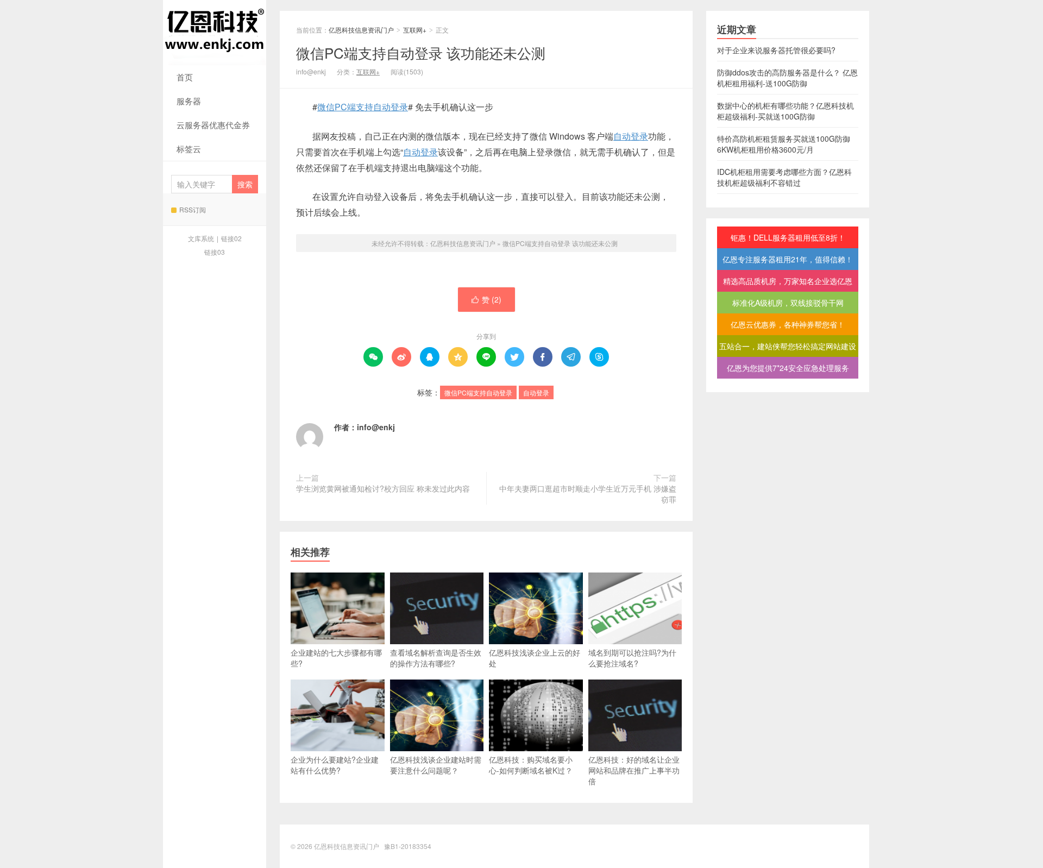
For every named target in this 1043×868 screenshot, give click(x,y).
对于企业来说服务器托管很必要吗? (776, 50)
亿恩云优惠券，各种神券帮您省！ (788, 324)
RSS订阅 (192, 209)
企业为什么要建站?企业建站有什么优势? (335, 765)
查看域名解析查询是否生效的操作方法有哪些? (435, 658)
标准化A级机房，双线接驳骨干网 (788, 302)
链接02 (231, 238)
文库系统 (201, 238)
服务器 (189, 100)
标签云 (189, 148)
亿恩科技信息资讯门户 (214, 32)
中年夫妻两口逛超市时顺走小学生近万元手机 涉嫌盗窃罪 (587, 494)
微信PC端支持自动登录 (362, 106)
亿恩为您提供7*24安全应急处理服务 (788, 367)
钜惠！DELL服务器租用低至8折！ (788, 237)
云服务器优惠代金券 (213, 124)
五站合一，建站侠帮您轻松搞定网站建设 (787, 346)
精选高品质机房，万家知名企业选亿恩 (787, 280)
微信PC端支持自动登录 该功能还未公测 (420, 52)
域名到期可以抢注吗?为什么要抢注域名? (632, 658)
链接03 (214, 251)
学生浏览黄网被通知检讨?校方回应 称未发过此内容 (383, 488)
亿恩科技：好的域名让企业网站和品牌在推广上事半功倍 (634, 770)
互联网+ (414, 29)
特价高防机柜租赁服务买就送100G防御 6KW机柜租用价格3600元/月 (783, 144)
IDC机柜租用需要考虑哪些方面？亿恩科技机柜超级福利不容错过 (784, 177)
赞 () (486, 299)
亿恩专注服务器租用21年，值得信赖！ (787, 259)
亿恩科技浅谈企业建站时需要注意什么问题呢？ (435, 765)
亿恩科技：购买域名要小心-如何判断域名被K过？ (531, 765)
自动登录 (630, 136)
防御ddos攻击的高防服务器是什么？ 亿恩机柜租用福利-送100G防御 (787, 78)
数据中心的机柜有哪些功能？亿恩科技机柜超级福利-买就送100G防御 (785, 111)
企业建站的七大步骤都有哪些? (336, 658)
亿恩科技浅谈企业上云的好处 (534, 658)
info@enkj (376, 427)
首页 (185, 77)
